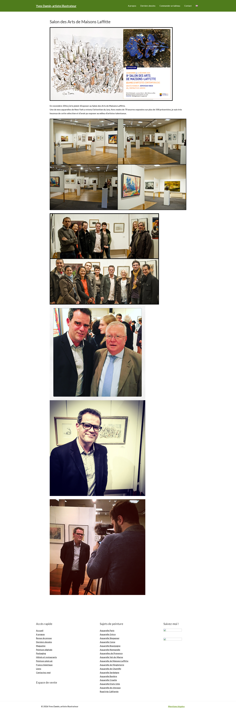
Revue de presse (44, 638)
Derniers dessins (147, 5)
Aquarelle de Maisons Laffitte (114, 661)
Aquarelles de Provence (111, 653)
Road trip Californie (109, 691)
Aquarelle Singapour (109, 638)
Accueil (39, 630)
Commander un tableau (170, 5)
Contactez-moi (43, 672)
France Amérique (44, 665)
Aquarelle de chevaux (110, 687)
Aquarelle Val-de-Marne (111, 657)
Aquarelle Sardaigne (109, 672)
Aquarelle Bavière (108, 676)
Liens (38, 668)
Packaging (41, 653)
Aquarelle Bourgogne (110, 646)
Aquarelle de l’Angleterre (112, 665)
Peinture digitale (44, 649)
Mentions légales (176, 706)
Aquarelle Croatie (108, 680)
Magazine (40, 646)
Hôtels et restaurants (46, 657)
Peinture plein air (44, 661)
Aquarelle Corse (107, 642)
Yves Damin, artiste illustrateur (56, 6)
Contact (188, 5)
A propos (132, 5)
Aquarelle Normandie (110, 649)
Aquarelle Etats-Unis (110, 684)
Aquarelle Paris (107, 630)
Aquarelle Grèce (108, 634)
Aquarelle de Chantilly (110, 668)
